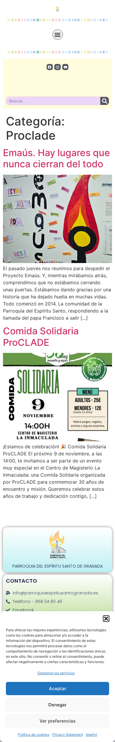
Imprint (91, 734)
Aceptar (57, 688)
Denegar (57, 705)
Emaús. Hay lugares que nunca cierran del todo (56, 158)
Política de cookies (33, 734)
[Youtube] (65, 67)
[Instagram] (57, 67)
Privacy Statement (67, 734)
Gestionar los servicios (56, 673)
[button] (106, 619)
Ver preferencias (57, 721)
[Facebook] (50, 67)
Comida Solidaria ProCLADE (41, 336)
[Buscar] (104, 101)
